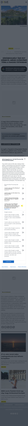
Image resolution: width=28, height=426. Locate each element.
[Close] (25, 159)
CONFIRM (8, 261)
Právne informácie (22, 266)
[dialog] (14, 213)
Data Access (13, 266)
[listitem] (14, 185)
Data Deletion (5, 266)
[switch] (22, 188)
